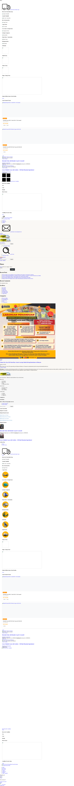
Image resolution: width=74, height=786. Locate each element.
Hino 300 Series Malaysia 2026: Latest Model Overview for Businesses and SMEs (16, 277)
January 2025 (4, 290)
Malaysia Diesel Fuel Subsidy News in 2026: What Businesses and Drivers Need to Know (17, 278)
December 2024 (5, 291)
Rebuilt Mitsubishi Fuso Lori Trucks (6, 420)
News (3, 301)
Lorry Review (4, 300)
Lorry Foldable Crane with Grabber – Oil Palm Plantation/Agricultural (18, 169)
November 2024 (5, 292)
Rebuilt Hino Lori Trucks (4, 415)
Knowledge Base (5, 299)
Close (1, 777)
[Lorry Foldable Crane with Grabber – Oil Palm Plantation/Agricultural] (8, 165)
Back (3, 455)
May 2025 (4, 288)
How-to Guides (4, 298)
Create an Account (3, 781)
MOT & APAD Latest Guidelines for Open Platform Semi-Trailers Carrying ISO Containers (18, 274)
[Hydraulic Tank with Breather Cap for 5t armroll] (2, 428)
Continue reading (3, 367)
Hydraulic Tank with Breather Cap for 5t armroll (13, 160)
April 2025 (4, 289)
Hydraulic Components (6, 162)
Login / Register (5, 773)
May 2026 (4, 287)
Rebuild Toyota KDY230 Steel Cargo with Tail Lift (12, 621)
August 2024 (4, 293)
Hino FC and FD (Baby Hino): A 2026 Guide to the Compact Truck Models (15, 276)
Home (1, 266)
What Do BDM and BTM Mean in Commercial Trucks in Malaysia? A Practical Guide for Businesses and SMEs (21, 275)
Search (1, 267)
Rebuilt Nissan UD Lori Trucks (5, 416)
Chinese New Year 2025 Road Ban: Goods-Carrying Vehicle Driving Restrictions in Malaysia (20, 362)
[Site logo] (5, 238)
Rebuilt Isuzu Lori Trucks (4, 418)
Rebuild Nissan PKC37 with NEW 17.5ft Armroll (12, 120)
